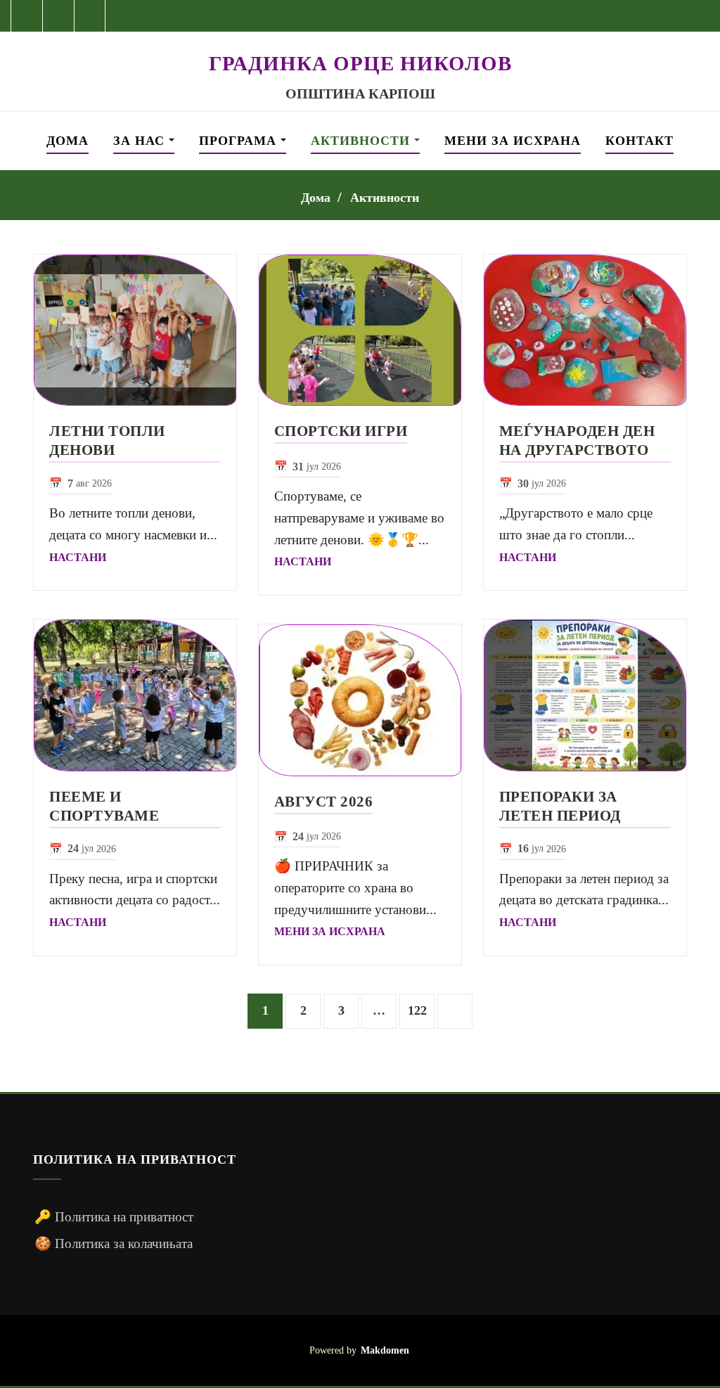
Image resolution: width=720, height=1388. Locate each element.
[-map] (90, 16)
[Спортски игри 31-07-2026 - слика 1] (360, 330)
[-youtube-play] (59, 16)
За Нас (141, 141)
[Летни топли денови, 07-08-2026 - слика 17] (135, 330)
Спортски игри (341, 431)
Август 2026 (323, 801)
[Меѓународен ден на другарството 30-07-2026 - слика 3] (585, 330)
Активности (362, 141)
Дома (67, 141)
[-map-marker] (675, 1350)
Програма (240, 141)
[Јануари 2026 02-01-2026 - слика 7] (360, 700)
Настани (77, 557)
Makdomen (385, 1350)
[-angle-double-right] (454, 1011)
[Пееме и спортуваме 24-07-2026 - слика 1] (135, 695)
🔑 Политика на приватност (113, 1216)
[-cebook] (27, 16)
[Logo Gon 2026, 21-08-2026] (360, 41)
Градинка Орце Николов (360, 63)
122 (417, 1010)
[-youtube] (650, 1350)
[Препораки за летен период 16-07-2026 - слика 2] (585, 695)
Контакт (639, 141)
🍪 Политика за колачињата (113, 1243)
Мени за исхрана (512, 141)
